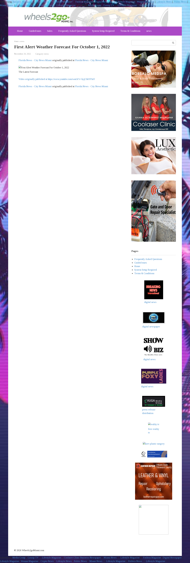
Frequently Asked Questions (72, 31)
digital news (150, 302)
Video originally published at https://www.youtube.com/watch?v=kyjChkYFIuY (57, 79)
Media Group (94, 5)
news (149, 31)
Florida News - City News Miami (35, 60)
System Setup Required (103, 31)
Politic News (180, 1)
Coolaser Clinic (147, 5)
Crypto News (47, 561)
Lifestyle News (164, 1)
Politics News (45, 5)
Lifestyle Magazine (62, 1)
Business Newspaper (22, 1)
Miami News (42, 1)
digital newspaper (151, 326)
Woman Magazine (145, 1)
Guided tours (35, 31)
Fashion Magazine (84, 1)
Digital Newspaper (104, 1)
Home (20, 31)
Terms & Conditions (130, 31)
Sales (49, 31)
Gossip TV (109, 5)
